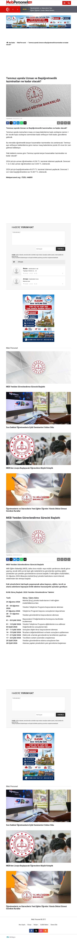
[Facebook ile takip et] (31, 931)
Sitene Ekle (54, 925)
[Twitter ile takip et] (36, 931)
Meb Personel (21, 42)
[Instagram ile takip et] (40, 931)
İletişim (36, 925)
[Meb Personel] (19, 3)
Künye (29, 925)
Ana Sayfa (11, 42)
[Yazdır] (58, 122)
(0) (32, 273)
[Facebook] (7, 122)
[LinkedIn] (18, 122)
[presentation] (13, 9)
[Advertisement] (38, 62)
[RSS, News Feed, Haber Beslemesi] (45, 931)
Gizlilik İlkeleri (44, 925)
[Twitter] (11, 122)
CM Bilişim (12, 937)
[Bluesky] (14, 122)
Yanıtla (26, 273)
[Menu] (64, 3)
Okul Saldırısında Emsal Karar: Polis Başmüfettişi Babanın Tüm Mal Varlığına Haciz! (43, 9)
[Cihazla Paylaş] (24, 122)
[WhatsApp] (21, 122)
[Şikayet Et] (62, 273)
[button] (61, 122)
